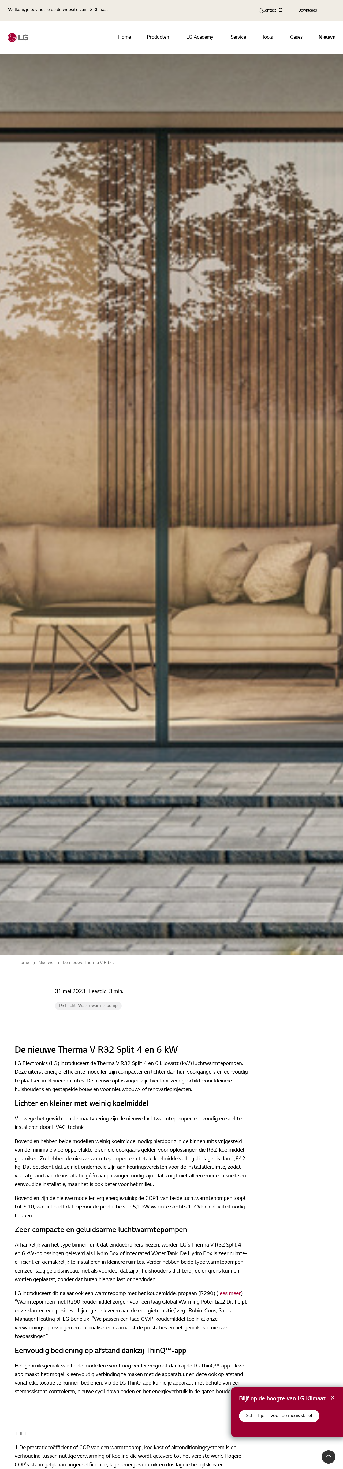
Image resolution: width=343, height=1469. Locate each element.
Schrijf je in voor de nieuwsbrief (279, 1416)
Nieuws (327, 37)
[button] (328, 1457)
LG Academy (200, 37)
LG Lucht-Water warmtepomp (88, 1005)
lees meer (229, 1294)
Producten (158, 37)
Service (238, 37)
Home (124, 37)
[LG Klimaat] (17, 37)
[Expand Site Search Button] (261, 10)
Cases (296, 37)
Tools (267, 37)
